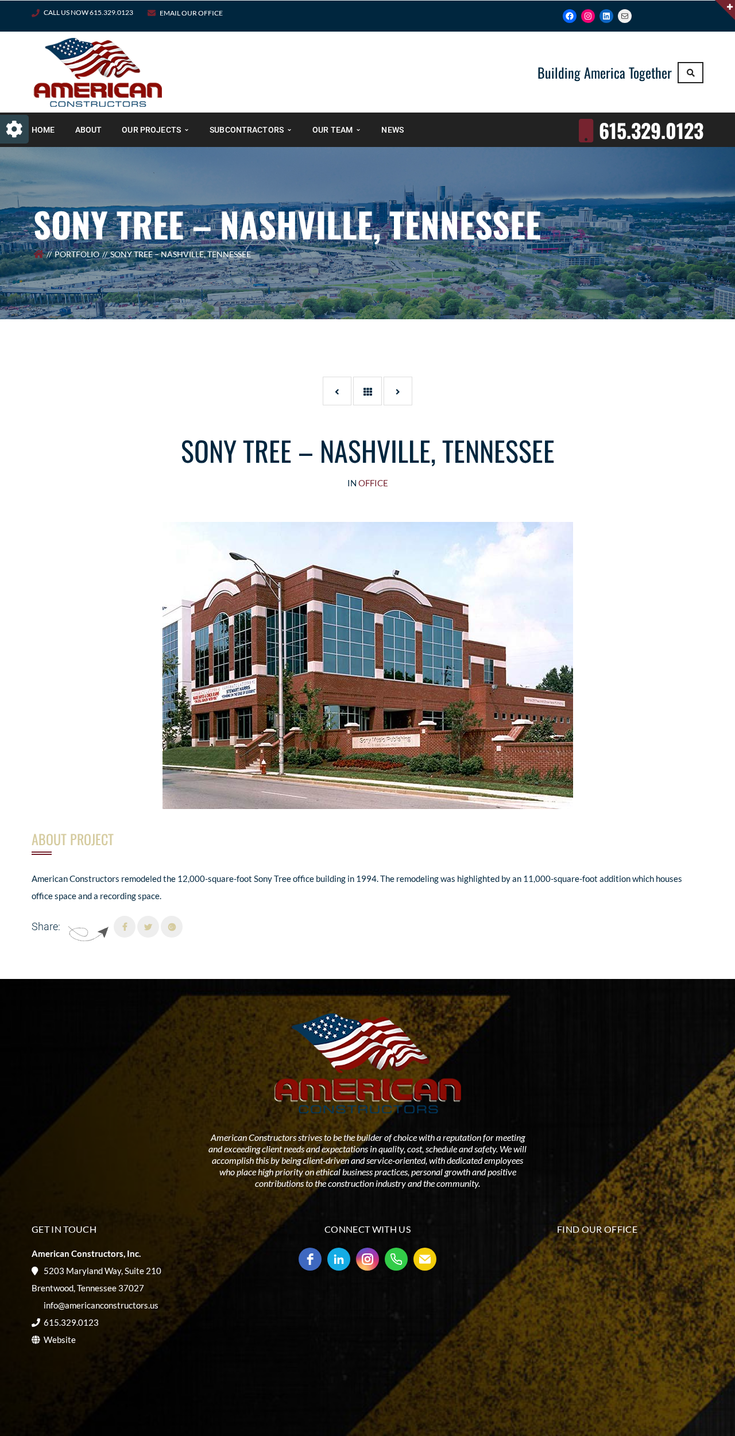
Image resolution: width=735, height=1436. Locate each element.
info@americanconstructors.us (101, 1305)
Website (60, 1339)
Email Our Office (191, 13)
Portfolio (77, 254)
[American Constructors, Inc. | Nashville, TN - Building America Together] (97, 71)
